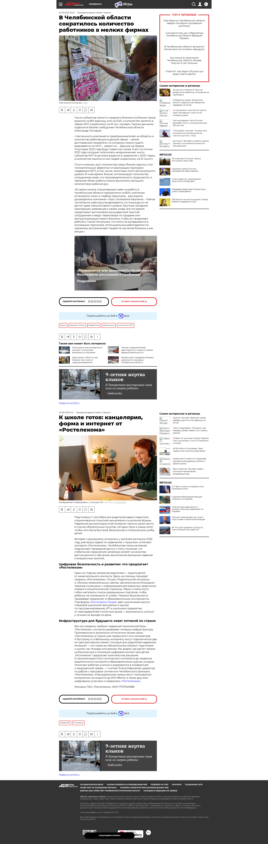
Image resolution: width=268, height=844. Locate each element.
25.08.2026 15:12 (66, 412)
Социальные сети (193, 785)
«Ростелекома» (131, 681)
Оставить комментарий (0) (134, 302)
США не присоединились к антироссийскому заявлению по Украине (187, 509)
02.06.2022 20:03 (67, 12)
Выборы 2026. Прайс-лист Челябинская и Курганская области (110, 791)
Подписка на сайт (159, 785)
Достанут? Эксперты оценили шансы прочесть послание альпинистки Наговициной (191, 143)
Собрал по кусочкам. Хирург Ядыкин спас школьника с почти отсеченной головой (191, 440)
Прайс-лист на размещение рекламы (98, 788)
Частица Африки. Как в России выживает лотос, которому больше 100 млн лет (190, 123)
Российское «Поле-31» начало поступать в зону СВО (186, 160)
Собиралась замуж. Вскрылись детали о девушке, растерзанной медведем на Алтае (189, 102)
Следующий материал (109, 836)
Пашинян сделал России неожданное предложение (185, 170)
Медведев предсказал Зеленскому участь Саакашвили (189, 190)
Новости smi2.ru (69, 403)
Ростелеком (120, 502)
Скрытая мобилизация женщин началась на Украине (187, 498)
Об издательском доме (91, 785)
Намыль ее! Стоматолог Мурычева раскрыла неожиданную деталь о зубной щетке (189, 461)
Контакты (176, 785)
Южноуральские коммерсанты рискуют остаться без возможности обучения (87, 350)
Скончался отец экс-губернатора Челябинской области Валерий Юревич (184, 36)
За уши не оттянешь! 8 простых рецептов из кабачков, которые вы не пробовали (191, 92)
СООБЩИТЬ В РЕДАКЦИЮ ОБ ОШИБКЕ (160, 791)
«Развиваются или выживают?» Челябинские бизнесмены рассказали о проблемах (115, 272)
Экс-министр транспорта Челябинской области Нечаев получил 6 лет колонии (184, 60)
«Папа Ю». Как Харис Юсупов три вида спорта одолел (184, 72)
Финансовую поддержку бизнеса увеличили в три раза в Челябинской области (137, 360)
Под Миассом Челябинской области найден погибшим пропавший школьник (184, 23)
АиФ (85, 103)
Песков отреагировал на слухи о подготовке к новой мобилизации (188, 518)
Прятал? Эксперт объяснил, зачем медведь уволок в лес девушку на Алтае (189, 420)
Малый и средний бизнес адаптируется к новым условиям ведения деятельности (137, 350)
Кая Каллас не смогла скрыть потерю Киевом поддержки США (190, 200)
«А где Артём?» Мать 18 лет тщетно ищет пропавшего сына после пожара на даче (189, 112)
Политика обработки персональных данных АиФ (144, 788)
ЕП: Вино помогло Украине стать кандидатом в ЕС (188, 488)
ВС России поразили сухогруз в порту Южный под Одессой (187, 528)
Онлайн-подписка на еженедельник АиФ (127, 785)
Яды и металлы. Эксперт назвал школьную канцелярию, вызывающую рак (188, 471)
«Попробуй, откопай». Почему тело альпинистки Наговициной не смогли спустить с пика (190, 133)
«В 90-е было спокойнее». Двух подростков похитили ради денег (189, 449)
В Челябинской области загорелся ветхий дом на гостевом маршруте (184, 48)
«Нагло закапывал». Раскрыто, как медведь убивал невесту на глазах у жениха (190, 430)
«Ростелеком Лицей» (104, 602)
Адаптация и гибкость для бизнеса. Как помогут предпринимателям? (85, 360)
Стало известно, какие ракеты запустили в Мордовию (186, 180)
